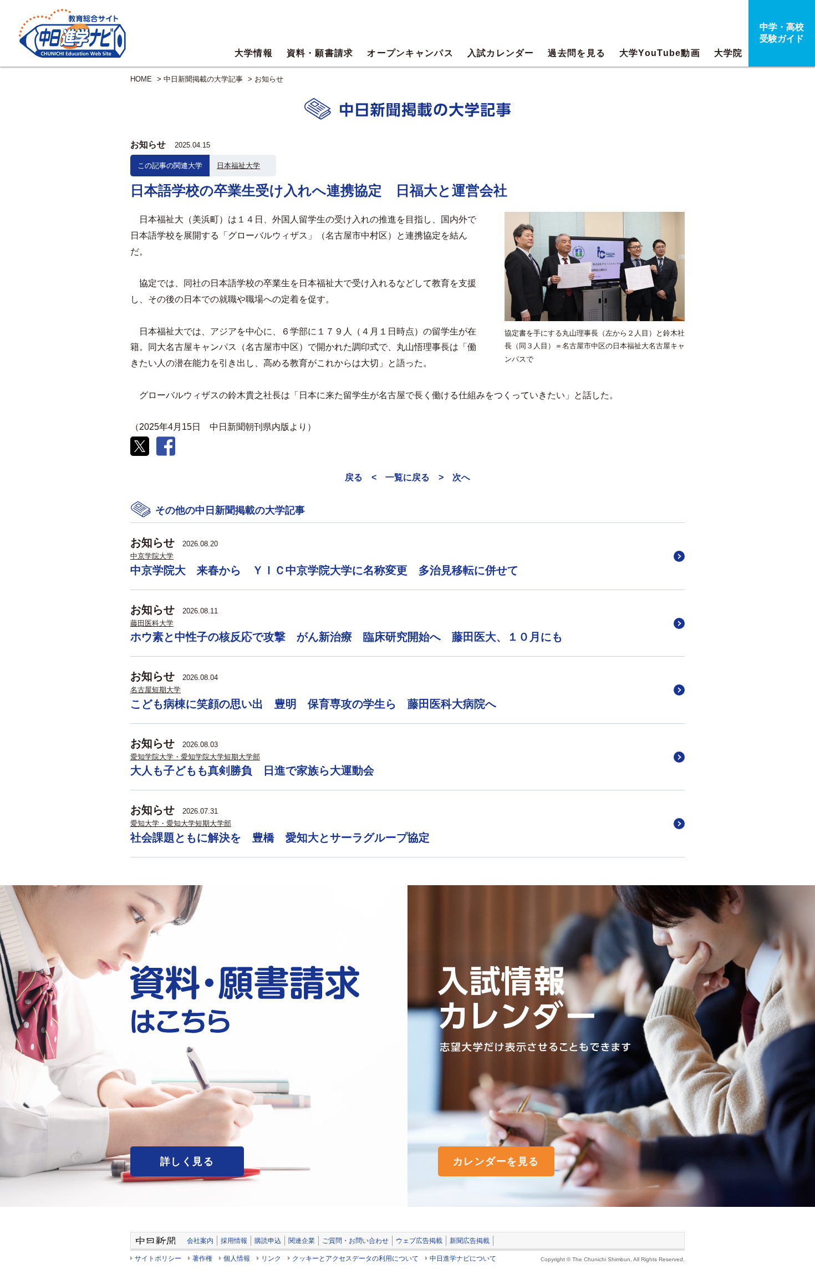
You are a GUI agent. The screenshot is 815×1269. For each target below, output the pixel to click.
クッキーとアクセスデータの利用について (355, 1258)
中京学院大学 (152, 556)
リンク (271, 1258)
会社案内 (200, 1241)
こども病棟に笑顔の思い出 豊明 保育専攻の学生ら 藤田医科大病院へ (313, 704)
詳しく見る (187, 1161)
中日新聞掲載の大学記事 (203, 79)
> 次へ (454, 477)
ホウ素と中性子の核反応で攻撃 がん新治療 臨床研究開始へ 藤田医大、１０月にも (346, 637)
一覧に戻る (407, 477)
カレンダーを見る (496, 1161)
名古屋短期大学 (155, 690)
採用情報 (234, 1241)
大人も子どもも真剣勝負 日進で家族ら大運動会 (252, 770)
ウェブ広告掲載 (419, 1241)
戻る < (360, 477)
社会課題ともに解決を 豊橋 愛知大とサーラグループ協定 (280, 837)
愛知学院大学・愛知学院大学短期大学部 (195, 757)
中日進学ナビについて (463, 1258)
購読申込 (267, 1241)
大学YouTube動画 (659, 53)
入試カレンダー (500, 53)
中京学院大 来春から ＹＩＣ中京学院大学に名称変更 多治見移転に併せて (324, 570)
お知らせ (268, 79)
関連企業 (301, 1241)
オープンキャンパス (410, 53)
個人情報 (236, 1258)
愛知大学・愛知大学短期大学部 (180, 823)
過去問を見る (576, 53)
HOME (141, 79)
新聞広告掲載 (470, 1241)
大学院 (728, 53)
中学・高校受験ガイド (782, 32)
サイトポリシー (158, 1258)
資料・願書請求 (320, 53)
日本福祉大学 (238, 165)
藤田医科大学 (152, 623)
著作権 (202, 1258)
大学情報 (254, 53)
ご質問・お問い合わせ (355, 1241)
